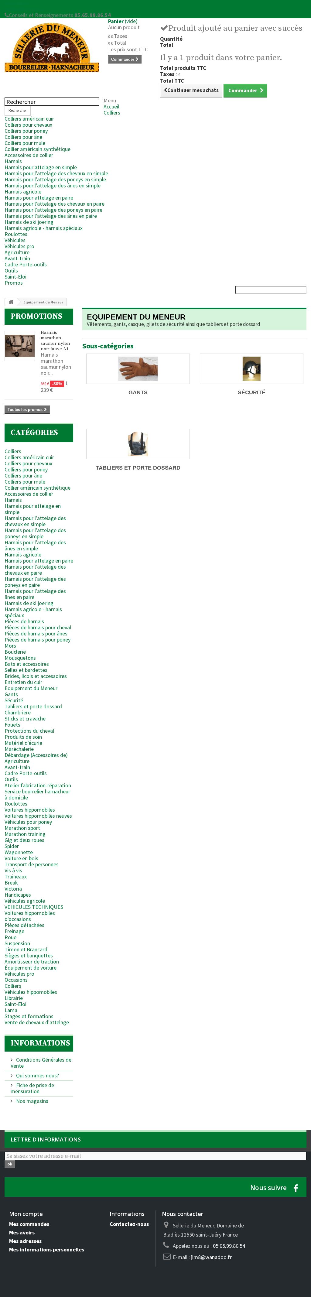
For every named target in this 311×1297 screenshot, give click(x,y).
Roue (10, 937)
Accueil (111, 106)
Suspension (17, 943)
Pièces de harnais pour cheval (38, 627)
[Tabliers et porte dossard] (138, 444)
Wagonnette (19, 852)
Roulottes (16, 234)
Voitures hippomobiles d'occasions (30, 915)
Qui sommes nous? (37, 1075)
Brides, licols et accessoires (36, 675)
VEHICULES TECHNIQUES (34, 906)
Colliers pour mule (25, 142)
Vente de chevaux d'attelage (37, 1022)
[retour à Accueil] (11, 302)
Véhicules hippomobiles (31, 991)
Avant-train (17, 258)
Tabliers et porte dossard (33, 706)
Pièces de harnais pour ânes (36, 633)
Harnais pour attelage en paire (39, 197)
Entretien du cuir (23, 682)
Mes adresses (25, 1240)
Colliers (112, 112)
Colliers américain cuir (29, 118)
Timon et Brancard (26, 949)
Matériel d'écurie (23, 742)
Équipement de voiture (30, 967)
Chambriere (18, 712)
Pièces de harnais (24, 621)
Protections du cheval (29, 730)
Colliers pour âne (23, 136)
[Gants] (138, 369)
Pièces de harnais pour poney (37, 639)
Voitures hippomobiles (30, 809)
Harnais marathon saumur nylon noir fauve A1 (55, 341)
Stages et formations (29, 1016)
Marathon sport (22, 827)
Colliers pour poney (26, 130)
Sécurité (14, 700)
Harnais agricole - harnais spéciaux (44, 227)
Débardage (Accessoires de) (36, 754)
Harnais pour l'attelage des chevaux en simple (56, 173)
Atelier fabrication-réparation (38, 785)
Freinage (14, 931)
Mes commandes (29, 1223)
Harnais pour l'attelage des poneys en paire (53, 209)
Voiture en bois (21, 858)
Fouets (12, 724)
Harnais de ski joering (29, 221)
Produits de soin (23, 736)
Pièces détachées (24, 925)
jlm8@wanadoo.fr (211, 1257)
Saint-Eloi (15, 276)
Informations (40, 1043)
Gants (11, 694)
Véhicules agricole (25, 900)
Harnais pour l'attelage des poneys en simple (55, 179)
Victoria (13, 888)
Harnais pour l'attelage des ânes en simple (53, 185)
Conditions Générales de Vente (41, 1062)
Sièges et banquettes (29, 955)
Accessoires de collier (29, 155)
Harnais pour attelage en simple (41, 167)
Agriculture (17, 252)
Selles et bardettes (26, 669)
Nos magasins (31, 1100)
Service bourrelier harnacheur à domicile (37, 794)
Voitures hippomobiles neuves (38, 815)
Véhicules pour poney (28, 821)
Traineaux (16, 876)
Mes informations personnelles (46, 1249)
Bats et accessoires (27, 663)
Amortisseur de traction (32, 961)
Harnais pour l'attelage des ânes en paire (51, 215)
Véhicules (15, 240)
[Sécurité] (251, 369)
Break (11, 882)
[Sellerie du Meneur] (52, 47)
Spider (12, 846)
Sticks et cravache (25, 718)
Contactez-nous (23, 8)
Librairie (14, 997)
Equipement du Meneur (31, 688)
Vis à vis (13, 870)
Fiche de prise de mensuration (32, 1088)
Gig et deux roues (24, 840)
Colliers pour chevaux (28, 124)
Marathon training (25, 833)
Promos (14, 282)
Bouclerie (15, 651)
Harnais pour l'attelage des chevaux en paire (54, 203)
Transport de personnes (32, 864)
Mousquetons (20, 657)
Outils (11, 270)
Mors (10, 645)
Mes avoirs (22, 1232)
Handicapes (18, 894)
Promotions (36, 316)
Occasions (16, 979)
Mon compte (26, 1213)
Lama (11, 1010)
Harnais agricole (23, 191)
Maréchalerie (19, 748)
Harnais (13, 161)
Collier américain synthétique (37, 148)
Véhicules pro (19, 246)
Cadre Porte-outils (26, 264)
